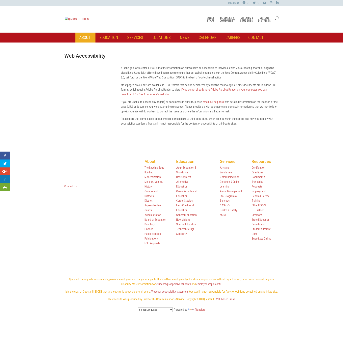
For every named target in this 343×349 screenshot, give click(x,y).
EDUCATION (108, 37)
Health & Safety (228, 210)
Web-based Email (225, 299)
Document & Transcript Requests (259, 181)
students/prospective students (173, 284)
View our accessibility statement (169, 291)
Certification (258, 167)
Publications (152, 238)
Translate (200, 309)
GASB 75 (225, 205)
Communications (229, 177)
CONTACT (256, 37)
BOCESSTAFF (211, 19)
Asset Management (231, 191)
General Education (186, 215)
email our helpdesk (213, 101)
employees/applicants (209, 284)
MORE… (224, 215)
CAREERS (232, 37)
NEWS (185, 37)
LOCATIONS (161, 37)
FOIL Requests (152, 243)
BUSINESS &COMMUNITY (227, 19)
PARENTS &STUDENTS (246, 19)
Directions (233, 3)
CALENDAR (207, 37)
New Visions (183, 219)
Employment (259, 191)
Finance (149, 229)
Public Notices (153, 233)
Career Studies (184, 200)
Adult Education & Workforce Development (186, 172)
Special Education (186, 224)
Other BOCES (259, 205)
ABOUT (84, 37)
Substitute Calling (261, 238)
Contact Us (70, 186)
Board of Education (155, 219)
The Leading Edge (154, 167)
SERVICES (135, 37)
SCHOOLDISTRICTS (264, 19)
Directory (150, 224)
